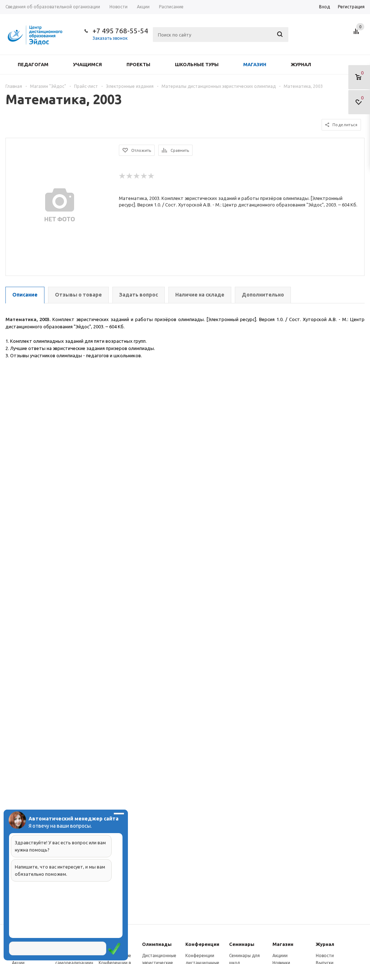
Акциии (280, 955)
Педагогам (33, 64)
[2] (129, 176)
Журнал (301, 64)
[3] (137, 176)
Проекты (138, 64)
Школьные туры (197, 64)
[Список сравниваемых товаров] (357, 34)
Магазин (254, 64)
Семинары (241, 944)
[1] (122, 176)
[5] (151, 176)
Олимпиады (157, 944)
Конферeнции (202, 944)
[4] (144, 176)
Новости (325, 955)
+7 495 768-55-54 (120, 31)
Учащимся (87, 64)
